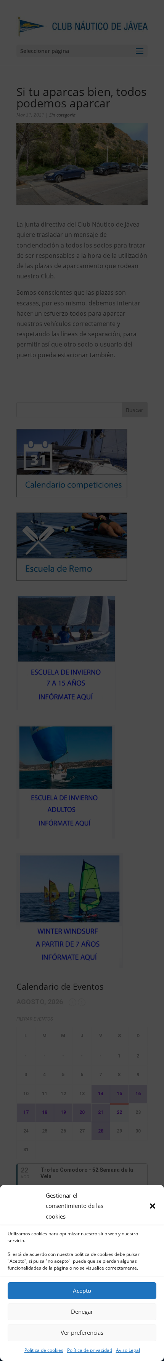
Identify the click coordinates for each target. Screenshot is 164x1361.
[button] (152, 1206)
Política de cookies (43, 1350)
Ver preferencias (82, 1332)
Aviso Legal (128, 1350)
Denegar (82, 1311)
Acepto (82, 1290)
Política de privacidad (89, 1350)
